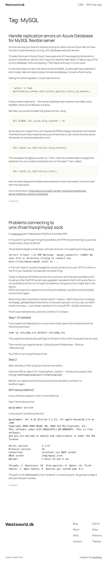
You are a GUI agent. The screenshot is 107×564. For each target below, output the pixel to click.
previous (17, 233)
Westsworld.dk (15, 5)
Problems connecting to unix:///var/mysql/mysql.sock (36, 224)
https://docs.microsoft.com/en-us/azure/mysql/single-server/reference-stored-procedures (48, 192)
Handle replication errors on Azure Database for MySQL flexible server (51, 38)
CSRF (81, 4)
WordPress (97, 557)
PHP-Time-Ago (94, 4)
